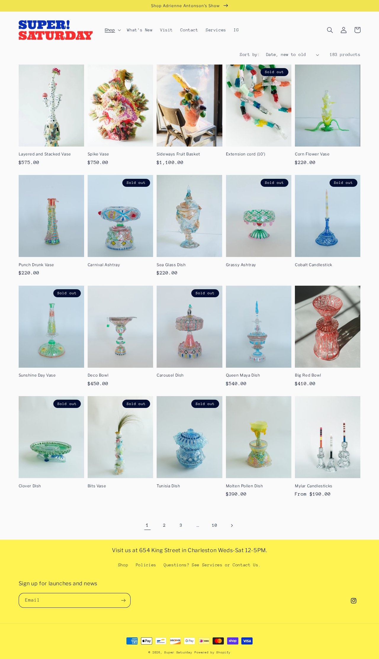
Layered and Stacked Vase (45, 154)
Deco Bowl (98, 375)
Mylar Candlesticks (314, 485)
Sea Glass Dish (171, 264)
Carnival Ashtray (104, 264)
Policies (146, 564)
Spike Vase (98, 154)
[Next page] (231, 525)
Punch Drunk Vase (36, 264)
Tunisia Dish (168, 485)
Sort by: (250, 54)
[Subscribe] (123, 600)
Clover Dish (30, 485)
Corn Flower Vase (312, 154)
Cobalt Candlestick (313, 264)
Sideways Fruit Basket (178, 154)
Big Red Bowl (308, 375)
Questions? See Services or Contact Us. (212, 564)
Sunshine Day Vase (37, 375)
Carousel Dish (170, 375)
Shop (123, 564)
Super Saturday (178, 652)
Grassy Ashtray (241, 264)
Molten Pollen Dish (244, 485)
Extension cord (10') (246, 154)
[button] (112, 29)
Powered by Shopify (212, 652)
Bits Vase (97, 485)
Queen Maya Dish (243, 375)
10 (214, 525)
